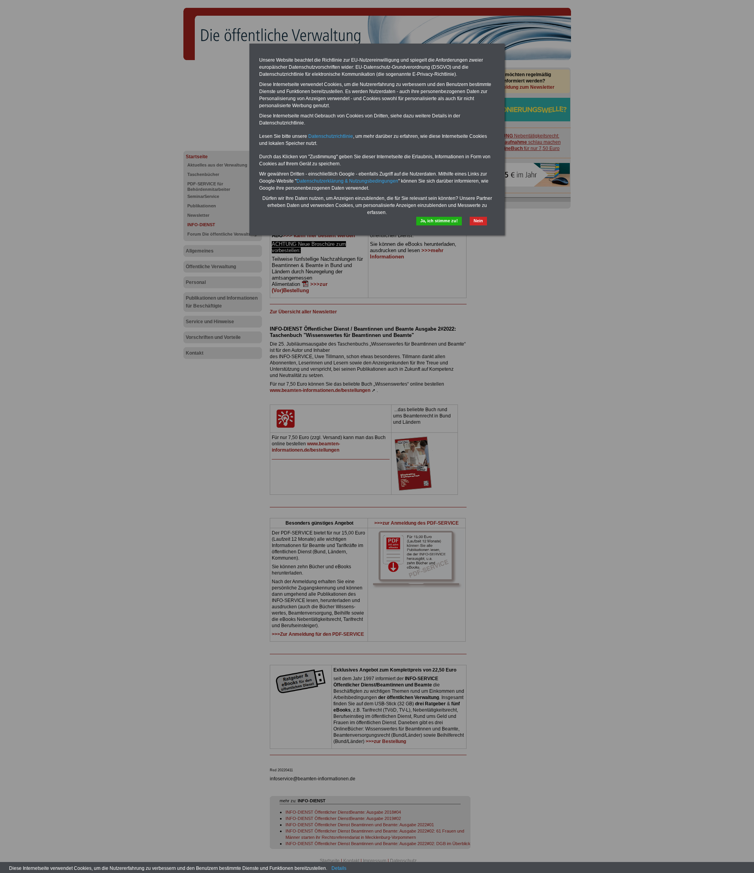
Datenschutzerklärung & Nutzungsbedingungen (347, 181)
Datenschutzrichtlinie (330, 136)
